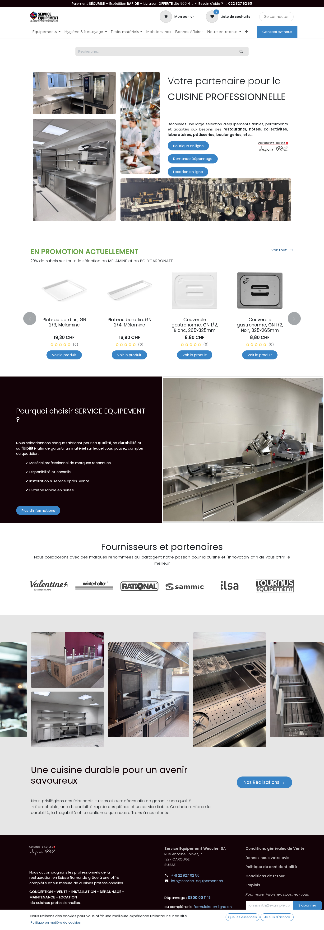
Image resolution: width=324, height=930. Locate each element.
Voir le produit (64, 354)
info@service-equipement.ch (197, 880)
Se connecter (276, 16)
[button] (33, 318)
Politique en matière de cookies (56, 922)
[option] (162, 317)
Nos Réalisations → (264, 782)
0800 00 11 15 (199, 897)
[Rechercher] (241, 51)
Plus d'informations (38, 510)
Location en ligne (188, 171)
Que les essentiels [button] (242, 917)
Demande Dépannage (193, 158)
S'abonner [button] (307, 905)
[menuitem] (46, 32)
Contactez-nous (277, 31)
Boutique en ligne (188, 145)
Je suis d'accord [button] (277, 917)
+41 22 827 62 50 (185, 875)
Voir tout (279, 249)
